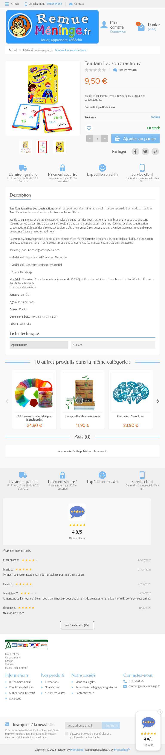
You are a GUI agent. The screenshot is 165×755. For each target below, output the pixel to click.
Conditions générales (21, 687)
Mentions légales (85, 682)
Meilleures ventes (55, 693)
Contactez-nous (84, 693)
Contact (79, 4)
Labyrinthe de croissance (82, 416)
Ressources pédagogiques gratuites (96, 687)
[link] (135, 151)
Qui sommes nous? (20, 682)
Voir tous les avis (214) (77, 625)
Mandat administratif (22, 693)
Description (20, 195)
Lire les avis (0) (128, 70)
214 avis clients (77, 538)
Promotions (52, 682)
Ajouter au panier (139, 138)
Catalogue (15, 698)
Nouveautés (52, 687)
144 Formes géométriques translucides (34, 417)
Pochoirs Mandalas (130, 416)
